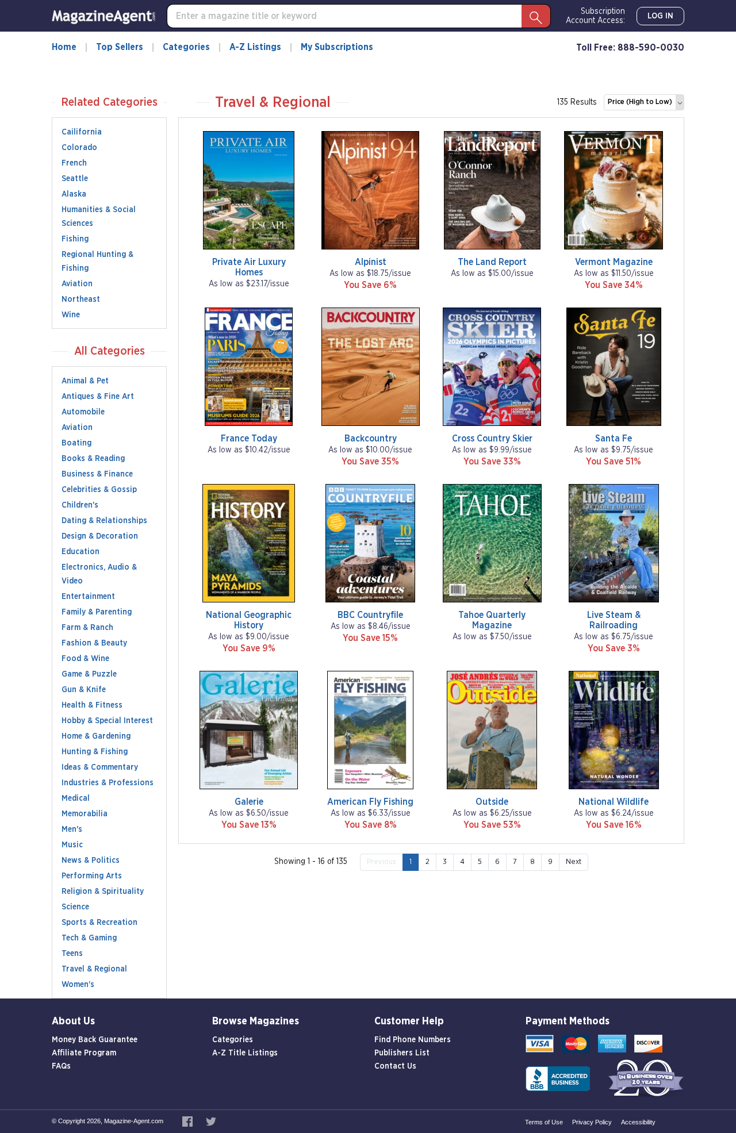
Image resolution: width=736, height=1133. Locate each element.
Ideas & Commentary (100, 767)
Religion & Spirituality (103, 892)
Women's (78, 985)
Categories (186, 47)
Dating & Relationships (104, 521)
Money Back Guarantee (94, 1040)
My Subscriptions (337, 47)
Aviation (77, 284)
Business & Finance (97, 474)
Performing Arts (92, 876)
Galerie (249, 801)
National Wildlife (613, 801)
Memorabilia (85, 814)
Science (75, 907)
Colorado (79, 148)
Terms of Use (544, 1122)
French (74, 163)
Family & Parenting (97, 612)
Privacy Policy (592, 1122)
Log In (660, 16)
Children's (80, 505)
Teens (72, 954)
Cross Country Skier (492, 438)
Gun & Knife (84, 690)
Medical (76, 798)
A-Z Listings (255, 47)
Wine (71, 315)
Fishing (75, 239)
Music (72, 845)
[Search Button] (536, 16)
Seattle (75, 179)
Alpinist (370, 262)
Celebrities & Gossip (99, 490)
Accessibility (638, 1122)
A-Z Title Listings (245, 1053)
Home (64, 47)
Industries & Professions (108, 783)
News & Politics (91, 861)
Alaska (74, 194)
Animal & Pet (85, 381)
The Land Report (492, 262)
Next (573, 862)
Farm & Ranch (87, 628)
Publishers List (402, 1053)
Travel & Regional (94, 969)
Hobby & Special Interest (107, 721)
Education (80, 552)
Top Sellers (119, 47)
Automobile (83, 412)
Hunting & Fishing (95, 752)
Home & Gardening (96, 736)
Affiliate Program (84, 1053)
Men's (72, 829)
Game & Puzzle (89, 674)
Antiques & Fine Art (98, 397)
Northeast (81, 299)
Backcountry (370, 438)
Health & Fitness (92, 705)
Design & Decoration (100, 536)
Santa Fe (613, 438)
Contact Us (395, 1066)
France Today (249, 438)
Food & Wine (85, 659)
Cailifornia (82, 132)
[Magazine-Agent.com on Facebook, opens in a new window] (188, 1120)
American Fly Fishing (370, 801)
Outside (492, 801)
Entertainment (88, 597)
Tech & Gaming (89, 938)
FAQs (61, 1066)
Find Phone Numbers (412, 1040)
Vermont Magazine (614, 262)
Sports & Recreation (99, 923)
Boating (76, 443)
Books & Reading (93, 459)
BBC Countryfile (370, 615)
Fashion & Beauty (94, 643)
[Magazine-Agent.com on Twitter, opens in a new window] (211, 1120)
